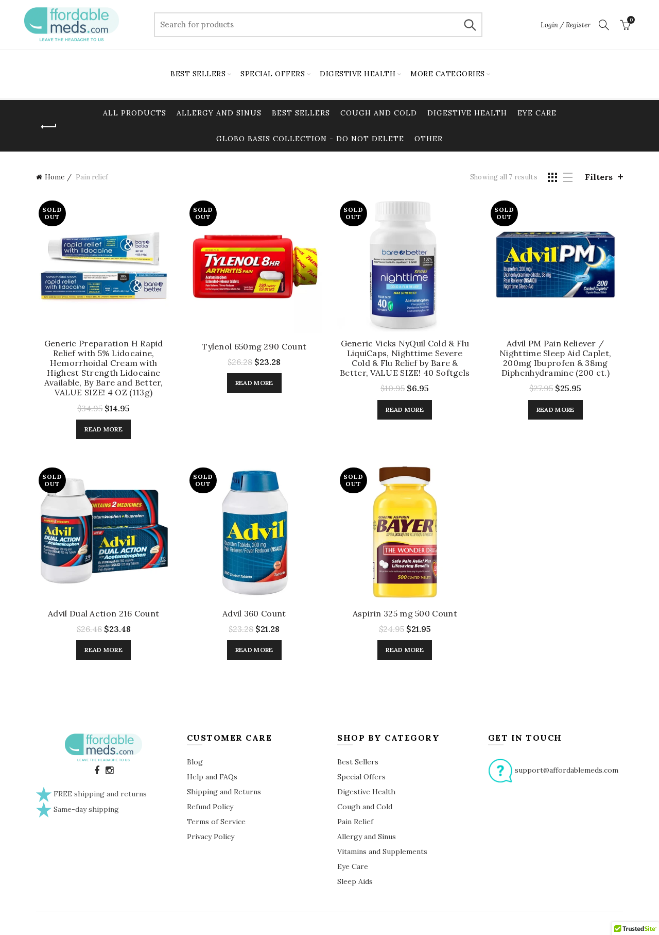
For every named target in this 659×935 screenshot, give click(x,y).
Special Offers (361, 776)
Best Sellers (301, 113)
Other (428, 138)
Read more (103, 429)
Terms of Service (216, 821)
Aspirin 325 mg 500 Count (405, 614)
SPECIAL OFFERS (272, 73)
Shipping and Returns (224, 791)
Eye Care (537, 113)
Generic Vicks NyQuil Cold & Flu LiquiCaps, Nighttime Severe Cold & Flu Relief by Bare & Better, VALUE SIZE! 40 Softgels (405, 358)
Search (469, 24)
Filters (599, 177)
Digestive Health (467, 113)
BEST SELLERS (198, 73)
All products (134, 113)
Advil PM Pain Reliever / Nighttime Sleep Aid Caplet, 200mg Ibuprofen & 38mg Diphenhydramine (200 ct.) (555, 358)
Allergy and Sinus (219, 113)
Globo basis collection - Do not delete (310, 138)
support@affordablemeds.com (566, 770)
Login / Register (566, 25)
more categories (447, 73)
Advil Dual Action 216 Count (103, 614)
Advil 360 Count (254, 614)
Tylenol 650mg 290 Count (254, 347)
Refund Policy (210, 806)
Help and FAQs (212, 776)
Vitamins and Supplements (382, 851)
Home (54, 177)
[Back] (49, 126)
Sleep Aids (355, 881)
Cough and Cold (378, 113)
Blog (195, 761)
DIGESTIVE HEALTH (357, 73)
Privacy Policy (210, 836)
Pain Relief (355, 821)
